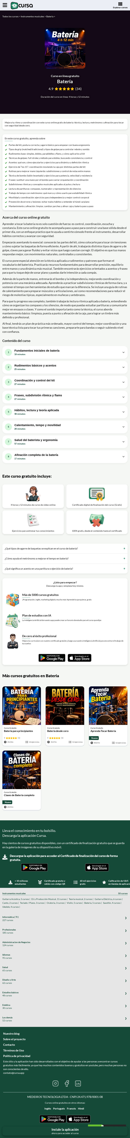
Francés (71, 1108)
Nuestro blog (11, 1033)
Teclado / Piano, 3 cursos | (32, 902)
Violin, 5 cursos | (75, 902)
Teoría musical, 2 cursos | (81, 899)
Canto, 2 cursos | (10, 902)
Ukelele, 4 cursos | (11, 906)
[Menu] (5, 5)
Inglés (47, 1108)
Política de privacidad (16, 1056)
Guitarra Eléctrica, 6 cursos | (109, 899)
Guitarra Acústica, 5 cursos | (16, 899)
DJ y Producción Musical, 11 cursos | (49, 899)
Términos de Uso (13, 1050)
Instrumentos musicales (65, 893)
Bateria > (50, 16)
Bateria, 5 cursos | (93, 902)
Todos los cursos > (11, 16)
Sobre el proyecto (14, 1039)
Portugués (59, 1108)
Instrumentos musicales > (33, 16)
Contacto (9, 1044)
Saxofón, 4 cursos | (112, 902)
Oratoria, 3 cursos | (56, 902)
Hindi (81, 1108)
